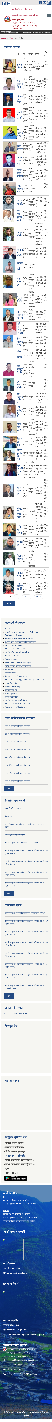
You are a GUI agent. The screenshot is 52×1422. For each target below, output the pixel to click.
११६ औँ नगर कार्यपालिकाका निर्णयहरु (17, 750)
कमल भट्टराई (19, 160)
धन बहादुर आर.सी (20, 411)
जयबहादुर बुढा (19, 490)
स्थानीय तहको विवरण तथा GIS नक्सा (17, 704)
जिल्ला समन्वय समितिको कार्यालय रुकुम (18, 663)
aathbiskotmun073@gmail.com (25, 1359)
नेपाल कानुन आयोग (11, 659)
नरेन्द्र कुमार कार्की (19, 215)
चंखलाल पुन (19, 281)
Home (3, 38)
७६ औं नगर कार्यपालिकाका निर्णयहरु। (17, 734)
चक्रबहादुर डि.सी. (20, 588)
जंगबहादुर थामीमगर (20, 174)
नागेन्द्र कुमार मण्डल (20, 328)
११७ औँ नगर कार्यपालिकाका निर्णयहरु (17, 742)
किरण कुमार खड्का (19, 454)
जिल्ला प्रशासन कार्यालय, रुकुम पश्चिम (18, 666)
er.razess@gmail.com (17, 1273)
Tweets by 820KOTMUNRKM (16, 1014)
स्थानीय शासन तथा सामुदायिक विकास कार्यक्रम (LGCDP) (24, 680)
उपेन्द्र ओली (19, 384)
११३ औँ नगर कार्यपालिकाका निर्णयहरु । (18, 773)
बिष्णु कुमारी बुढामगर (20, 470)
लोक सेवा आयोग (10, 673)
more (9, 603)
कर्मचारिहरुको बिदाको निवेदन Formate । (19, 835)
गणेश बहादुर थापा (20, 188)
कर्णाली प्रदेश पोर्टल (11, 697)
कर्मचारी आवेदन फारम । (13, 808)
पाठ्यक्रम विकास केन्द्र (12, 686)
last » (38, 597)
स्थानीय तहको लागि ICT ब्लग (15, 649)
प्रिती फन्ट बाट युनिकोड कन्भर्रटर (16, 676)
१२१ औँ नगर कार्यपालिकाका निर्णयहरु (17, 726)
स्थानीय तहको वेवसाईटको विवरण (16, 700)
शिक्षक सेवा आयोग (11, 683)
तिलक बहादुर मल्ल (20, 558)
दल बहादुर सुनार (20, 369)
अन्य (8, 788)
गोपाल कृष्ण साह (20, 99)
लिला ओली (19, 299)
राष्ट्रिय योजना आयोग (12, 656)
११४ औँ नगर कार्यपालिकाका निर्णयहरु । (18, 765)
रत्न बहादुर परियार (20, 398)
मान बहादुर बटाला (20, 314)
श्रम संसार (8, 629)
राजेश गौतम (19, 66)
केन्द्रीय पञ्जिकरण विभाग (13, 645)
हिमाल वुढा (20, 543)
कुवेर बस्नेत (20, 148)
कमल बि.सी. (20, 202)
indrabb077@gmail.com (18, 1330)
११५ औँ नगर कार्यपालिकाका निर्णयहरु (17, 757)
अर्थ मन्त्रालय (9, 669)
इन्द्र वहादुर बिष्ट (20, 83)
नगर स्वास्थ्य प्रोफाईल (15, 1155)
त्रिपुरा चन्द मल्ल (19, 513)
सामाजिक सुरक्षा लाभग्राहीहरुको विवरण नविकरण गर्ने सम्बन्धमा (25, 843)
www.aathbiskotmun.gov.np (21, 1356)
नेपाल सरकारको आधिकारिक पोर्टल (16, 707)
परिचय (11, 38)
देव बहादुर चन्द (20, 132)
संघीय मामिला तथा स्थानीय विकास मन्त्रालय (19, 638)
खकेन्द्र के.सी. (20, 427)
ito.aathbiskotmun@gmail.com (21, 1364)
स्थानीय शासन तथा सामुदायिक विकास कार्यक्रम (20, 642)
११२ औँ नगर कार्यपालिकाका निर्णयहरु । (18, 781)
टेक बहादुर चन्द (20, 341)
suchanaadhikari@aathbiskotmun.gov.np (26, 1334)
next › (26, 597)
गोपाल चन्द (20, 574)
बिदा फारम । (9, 816)
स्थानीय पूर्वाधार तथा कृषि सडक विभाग (17, 652)
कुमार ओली (19, 234)
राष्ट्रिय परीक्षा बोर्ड (11, 690)
